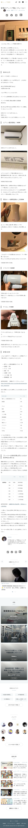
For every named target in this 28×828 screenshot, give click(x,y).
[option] (14, 579)
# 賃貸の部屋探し (7, 694)
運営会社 (18, 823)
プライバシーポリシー (11, 823)
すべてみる (14, 622)
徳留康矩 (8, 10)
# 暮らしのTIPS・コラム (21, 700)
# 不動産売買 (21, 694)
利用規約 (4, 823)
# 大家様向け (7, 699)
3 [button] (15, 591)
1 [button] (12, 591)
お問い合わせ (23, 823)
